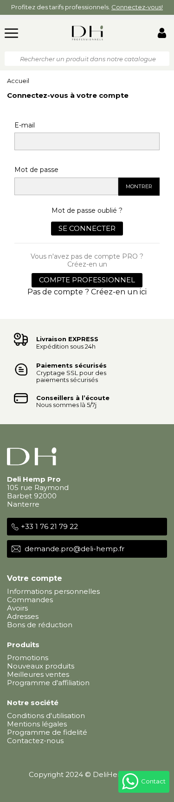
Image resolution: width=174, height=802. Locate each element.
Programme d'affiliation (48, 682)
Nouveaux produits (40, 666)
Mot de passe (36, 169)
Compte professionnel (87, 279)
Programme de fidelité (47, 732)
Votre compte (34, 578)
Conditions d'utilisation (46, 715)
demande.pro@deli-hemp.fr (74, 548)
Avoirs (17, 608)
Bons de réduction (39, 624)
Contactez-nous (35, 740)
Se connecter (87, 228)
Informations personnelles (53, 591)
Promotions (27, 657)
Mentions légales (37, 723)
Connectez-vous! (137, 7)
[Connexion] (162, 34)
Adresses (23, 616)
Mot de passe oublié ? (87, 210)
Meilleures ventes (38, 674)
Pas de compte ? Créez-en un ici (87, 291)
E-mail (24, 125)
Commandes (30, 599)
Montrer (139, 186)
